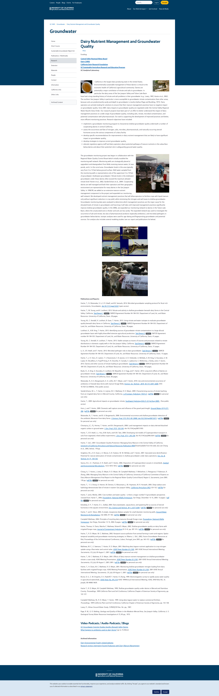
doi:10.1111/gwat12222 (110, 306)
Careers (52, 3)
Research (54, 60)
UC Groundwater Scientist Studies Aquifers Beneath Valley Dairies (104, 627)
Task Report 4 (142, 343)
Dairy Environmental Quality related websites (97, 643)
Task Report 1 (101, 313)
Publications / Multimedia (59, 56)
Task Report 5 (149, 351)
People (58, 3)
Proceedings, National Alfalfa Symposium (117, 498)
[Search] (151, 2)
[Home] (62, 9)
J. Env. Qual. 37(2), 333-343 (114, 428)
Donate (164, 2)
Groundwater (61, 24)
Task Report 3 (143, 333)
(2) (141, 487)
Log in (157, 2)
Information (55, 85)
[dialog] (109, 688)
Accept (165, 692)
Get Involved (153, 9)
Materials (54, 70)
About (129, 9)
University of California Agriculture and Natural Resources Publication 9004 (108, 446)
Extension (54, 65)
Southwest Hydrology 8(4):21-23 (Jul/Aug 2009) (142, 401)
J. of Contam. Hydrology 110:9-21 (135, 394)
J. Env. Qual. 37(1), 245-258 (125, 435)
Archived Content (57, 102)
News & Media (164, 9)
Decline (156, 692)
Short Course (55, 46)
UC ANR (52, 24)
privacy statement (86, 686)
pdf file (153, 394)
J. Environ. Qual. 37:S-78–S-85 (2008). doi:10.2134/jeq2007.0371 (134, 418)
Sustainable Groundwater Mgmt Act (63, 51)
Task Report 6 (136, 364)
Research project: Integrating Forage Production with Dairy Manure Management (110, 646)
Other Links (55, 94)
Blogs (63, 3)
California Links (56, 90)
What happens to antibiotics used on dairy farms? (99, 630)
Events (69, 3)
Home (53, 41)
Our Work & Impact (139, 9)
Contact (53, 80)
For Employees (77, 3)
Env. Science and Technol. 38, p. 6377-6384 (124, 508)
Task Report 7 (103, 374)
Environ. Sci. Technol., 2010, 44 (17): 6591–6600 (141, 384)
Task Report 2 (118, 323)
